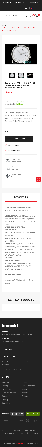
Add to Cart (20, 139)
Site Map (5, 400)
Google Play (34, 414)
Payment (17, 430)
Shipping (5, 386)
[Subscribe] (38, 370)
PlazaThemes (20, 443)
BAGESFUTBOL (12, 16)
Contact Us (6, 396)
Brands (24, 382)
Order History (7, 403)
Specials (25, 393)
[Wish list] (31, 15)
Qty (6, 132)
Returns (25, 396)
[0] (36, 15)
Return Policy (9, 433)
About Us (5, 382)
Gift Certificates (28, 386)
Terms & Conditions (9, 393)
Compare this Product (16, 150)
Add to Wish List (14, 145)
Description (21, 197)
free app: (5, 414)
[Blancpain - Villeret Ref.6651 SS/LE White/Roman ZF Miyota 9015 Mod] (12, 75)
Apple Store (18, 414)
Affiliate (25, 389)
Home (4, 25)
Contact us (9, 349)
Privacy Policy (7, 389)
